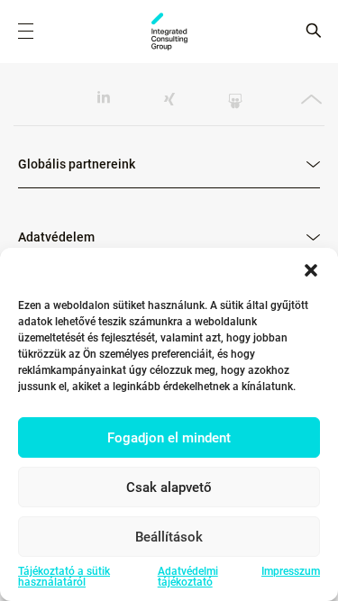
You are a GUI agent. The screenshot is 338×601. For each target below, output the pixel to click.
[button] (311, 270)
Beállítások (169, 537)
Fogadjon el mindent (169, 438)
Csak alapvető (169, 487)
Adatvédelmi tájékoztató (188, 576)
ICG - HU (169, 31)
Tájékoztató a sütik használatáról (64, 576)
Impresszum (290, 572)
